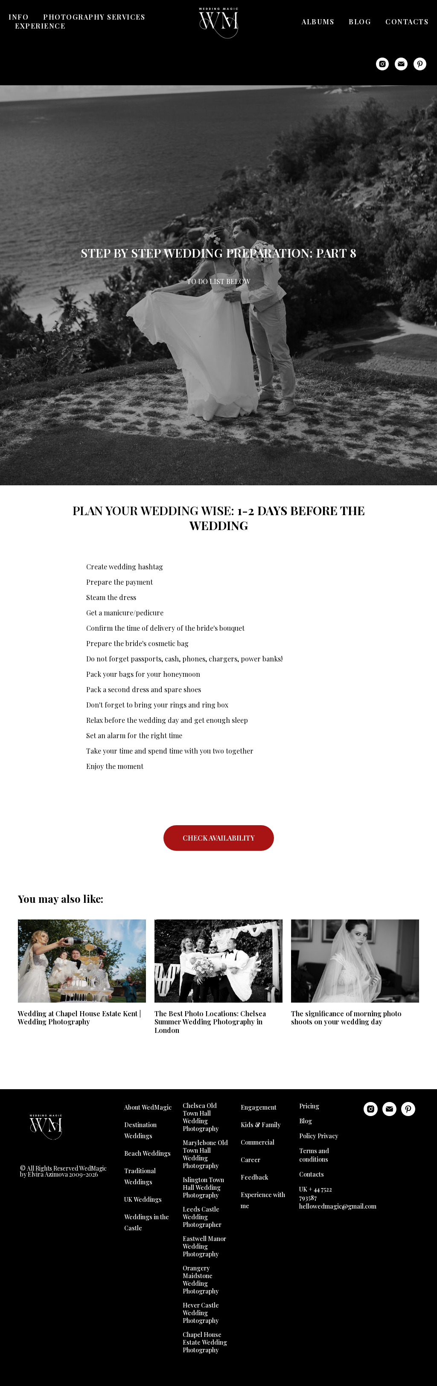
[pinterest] (420, 64)
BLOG (360, 21)
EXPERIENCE (40, 25)
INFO (19, 16)
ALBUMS (318, 21)
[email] (401, 64)
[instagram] (382, 64)
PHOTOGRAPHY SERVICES (94, 16)
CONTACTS (406, 21)
